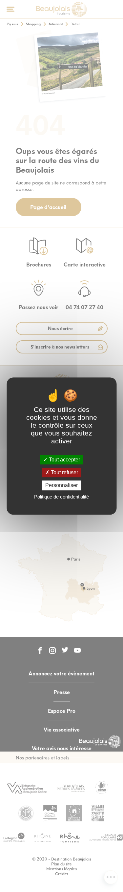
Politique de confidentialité (61, 496)
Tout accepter (64, 459)
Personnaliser (61, 485)
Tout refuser (64, 472)
